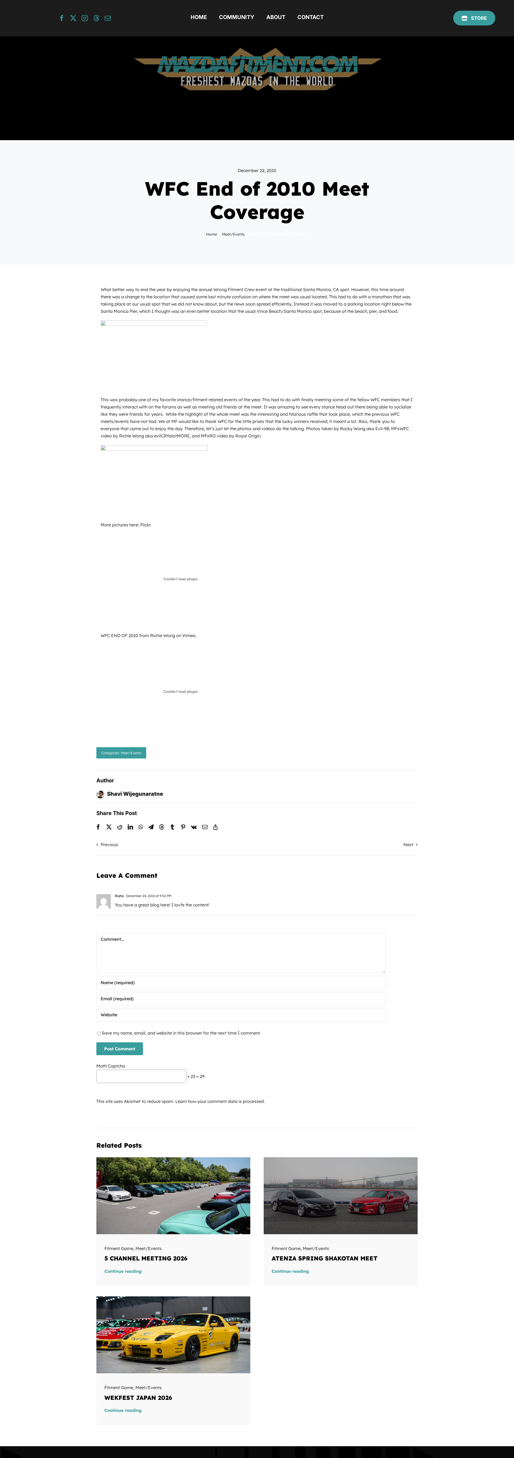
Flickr (145, 524)
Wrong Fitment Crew (234, 289)
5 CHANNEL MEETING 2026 (145, 1258)
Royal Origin (247, 435)
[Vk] (193, 827)
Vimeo (188, 635)
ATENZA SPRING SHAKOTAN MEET (324, 1258)
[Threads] (161, 827)
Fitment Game (118, 1248)
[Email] (204, 827)
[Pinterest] (183, 827)
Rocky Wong (352, 428)
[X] (109, 827)
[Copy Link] (215, 827)
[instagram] (85, 18)
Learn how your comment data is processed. (220, 1101)
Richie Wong (131, 435)
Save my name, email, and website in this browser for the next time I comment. (181, 1033)
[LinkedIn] (130, 827)
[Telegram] (151, 827)
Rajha (119, 896)
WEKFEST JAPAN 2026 (138, 1397)
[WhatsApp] (141, 827)
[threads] (96, 18)
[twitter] (73, 18)
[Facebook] (98, 827)
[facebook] (62, 18)
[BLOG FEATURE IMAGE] (173, 1159)
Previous (109, 844)
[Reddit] (119, 827)
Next (408, 844)
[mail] (108, 18)
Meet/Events (131, 753)
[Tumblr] (172, 827)
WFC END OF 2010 (119, 635)
